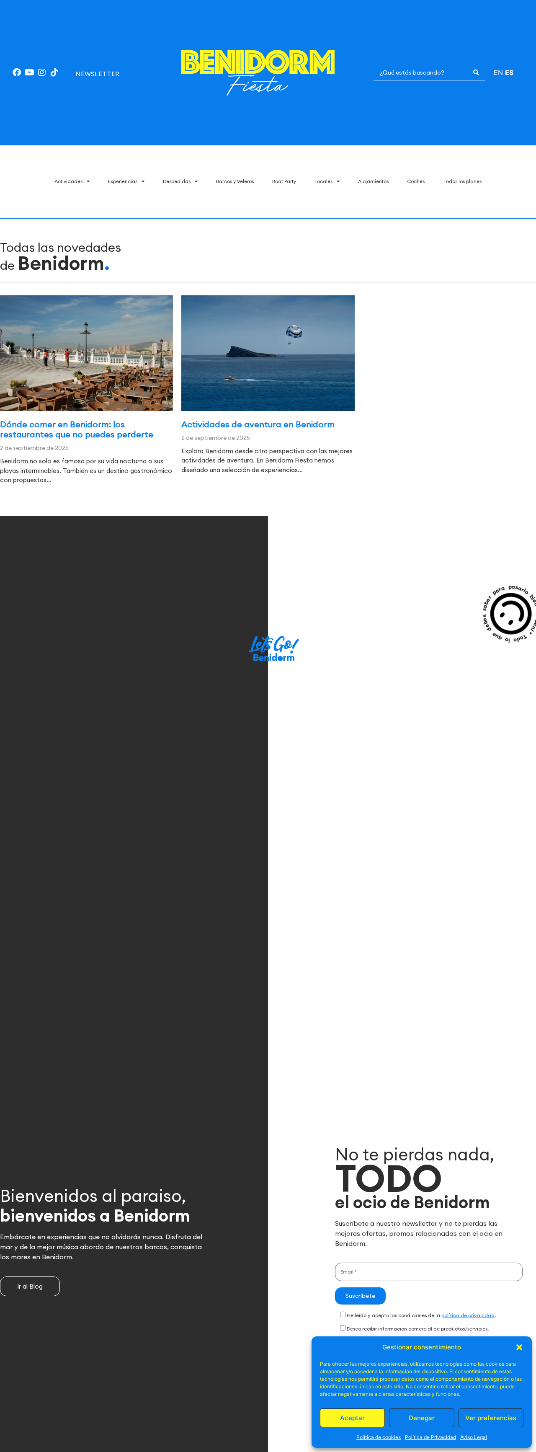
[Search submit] (476, 72)
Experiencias (122, 181)
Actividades (68, 181)
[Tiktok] (54, 72)
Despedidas (177, 181)
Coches (416, 181)
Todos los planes (462, 181)
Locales (323, 181)
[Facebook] (17, 72)
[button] (519, 1347)
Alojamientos (373, 181)
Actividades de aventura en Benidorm (258, 424)
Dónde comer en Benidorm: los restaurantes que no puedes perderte (76, 429)
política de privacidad (468, 1315)
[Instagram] (42, 72)
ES (509, 72)
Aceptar (352, 1418)
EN (498, 72)
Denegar (422, 1418)
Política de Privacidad (430, 1437)
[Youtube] (29, 72)
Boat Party (284, 181)
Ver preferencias (490, 1418)
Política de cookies (378, 1437)
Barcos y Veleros (235, 181)
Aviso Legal (473, 1437)
